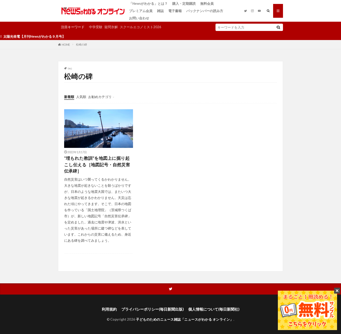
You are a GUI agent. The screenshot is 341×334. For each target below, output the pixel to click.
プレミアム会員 (141, 11)
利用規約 (109, 309)
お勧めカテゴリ (100, 97)
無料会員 (207, 3)
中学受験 (95, 27)
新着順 (69, 97)
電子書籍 (175, 11)
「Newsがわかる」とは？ (148, 3)
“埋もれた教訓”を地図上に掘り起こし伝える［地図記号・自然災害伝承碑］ (97, 165)
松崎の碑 (81, 44)
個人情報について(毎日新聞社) (213, 309)
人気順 (81, 97)
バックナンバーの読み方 (204, 11)
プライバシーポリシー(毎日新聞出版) (152, 309)
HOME (66, 44)
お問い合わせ (139, 18)
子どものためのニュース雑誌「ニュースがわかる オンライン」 (184, 319)
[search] (278, 27)
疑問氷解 (111, 27)
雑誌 (160, 11)
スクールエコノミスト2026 (140, 27)
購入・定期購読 (184, 3)
